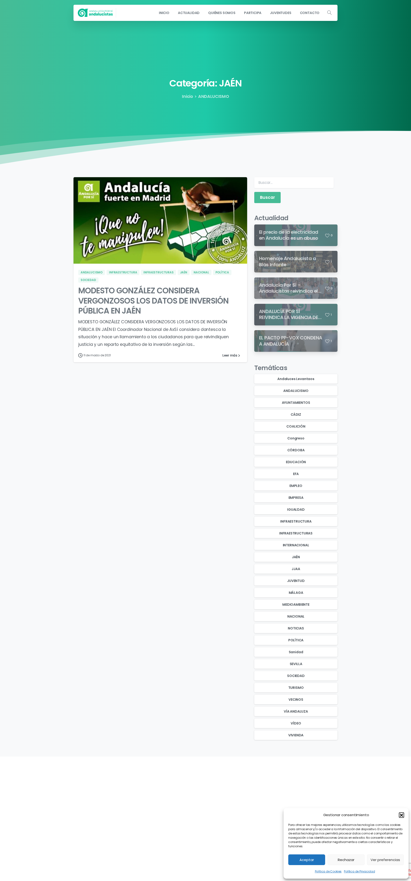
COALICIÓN (295, 426)
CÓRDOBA (296, 450)
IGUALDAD (296, 509)
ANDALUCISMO (213, 96)
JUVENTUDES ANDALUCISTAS (196, 814)
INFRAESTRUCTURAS (296, 533)
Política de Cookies (328, 871)
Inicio (187, 96)
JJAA (296, 569)
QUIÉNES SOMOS (187, 801)
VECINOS (296, 699)
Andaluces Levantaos (295, 378)
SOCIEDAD (296, 675)
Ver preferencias (385, 859)
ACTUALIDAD (183, 795)
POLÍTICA (296, 640)
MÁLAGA (296, 592)
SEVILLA (296, 664)
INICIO (178, 788)
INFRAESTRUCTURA (295, 521)
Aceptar (306, 859)
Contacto (272, 808)
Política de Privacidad (359, 871)
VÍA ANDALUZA (296, 711)
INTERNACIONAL (296, 545)
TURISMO (296, 687)
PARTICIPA (182, 808)
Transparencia (276, 788)
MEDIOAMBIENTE (295, 604)
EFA (296, 473)
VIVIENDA (296, 735)
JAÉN (296, 557)
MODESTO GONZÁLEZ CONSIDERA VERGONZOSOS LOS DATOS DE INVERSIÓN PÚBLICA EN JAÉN (153, 300)
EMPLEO (295, 485)
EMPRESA (296, 497)
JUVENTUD (296, 580)
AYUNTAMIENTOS (296, 402)
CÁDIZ (296, 414)
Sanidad (296, 652)
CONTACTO (183, 821)
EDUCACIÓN (296, 462)
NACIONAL (296, 616)
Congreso (295, 438)
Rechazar (346, 859)
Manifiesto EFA (276, 814)
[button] (401, 815)
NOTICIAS (296, 628)
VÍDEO (296, 723)
